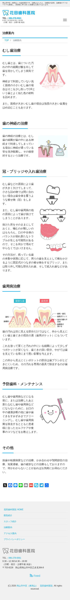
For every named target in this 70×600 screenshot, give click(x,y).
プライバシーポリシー (14, 539)
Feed (36, 575)
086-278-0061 (15, 18)
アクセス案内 (10, 533)
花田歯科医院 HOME (13, 509)
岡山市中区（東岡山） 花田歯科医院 (35, 585)
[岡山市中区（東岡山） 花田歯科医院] (18, 12)
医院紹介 (8, 515)
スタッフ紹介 (10, 521)
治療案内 (8, 527)
